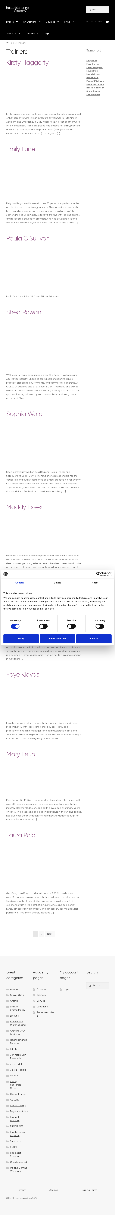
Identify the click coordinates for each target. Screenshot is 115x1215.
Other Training (18, 1106)
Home (13, 43)
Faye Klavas (22, 675)
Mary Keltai (21, 755)
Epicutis (14, 1016)
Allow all (94, 639)
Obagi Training (18, 1094)
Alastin (14, 989)
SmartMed (16, 1141)
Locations (42, 1007)
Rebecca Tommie (95, 85)
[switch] (43, 626)
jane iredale (16, 1064)
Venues (41, 1001)
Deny (21, 639)
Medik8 (14, 1076)
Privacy (22, 1190)
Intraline (14, 1049)
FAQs (67, 22)
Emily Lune (20, 149)
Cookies (53, 1190)
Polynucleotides (19, 1111)
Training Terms (89, 1190)
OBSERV (14, 1100)
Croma (14, 1001)
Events (10, 22)
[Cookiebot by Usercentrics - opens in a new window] (98, 574)
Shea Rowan (23, 312)
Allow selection (57, 639)
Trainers (41, 995)
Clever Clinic (17, 995)
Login (47, 34)
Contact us (32, 34)
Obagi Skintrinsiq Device (15, 1085)
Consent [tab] (19, 582)
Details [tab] (57, 582)
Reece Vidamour (95, 88)
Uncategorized (18, 1162)
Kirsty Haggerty (27, 63)
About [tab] (95, 582)
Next (50, 934)
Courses (50, 22)
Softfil (13, 1147)
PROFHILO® (16, 1126)
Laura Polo (20, 835)
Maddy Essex (24, 507)
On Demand (30, 22)
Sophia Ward (24, 414)
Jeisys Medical (18, 1070)
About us (11, 34)
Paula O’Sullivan (28, 239)
